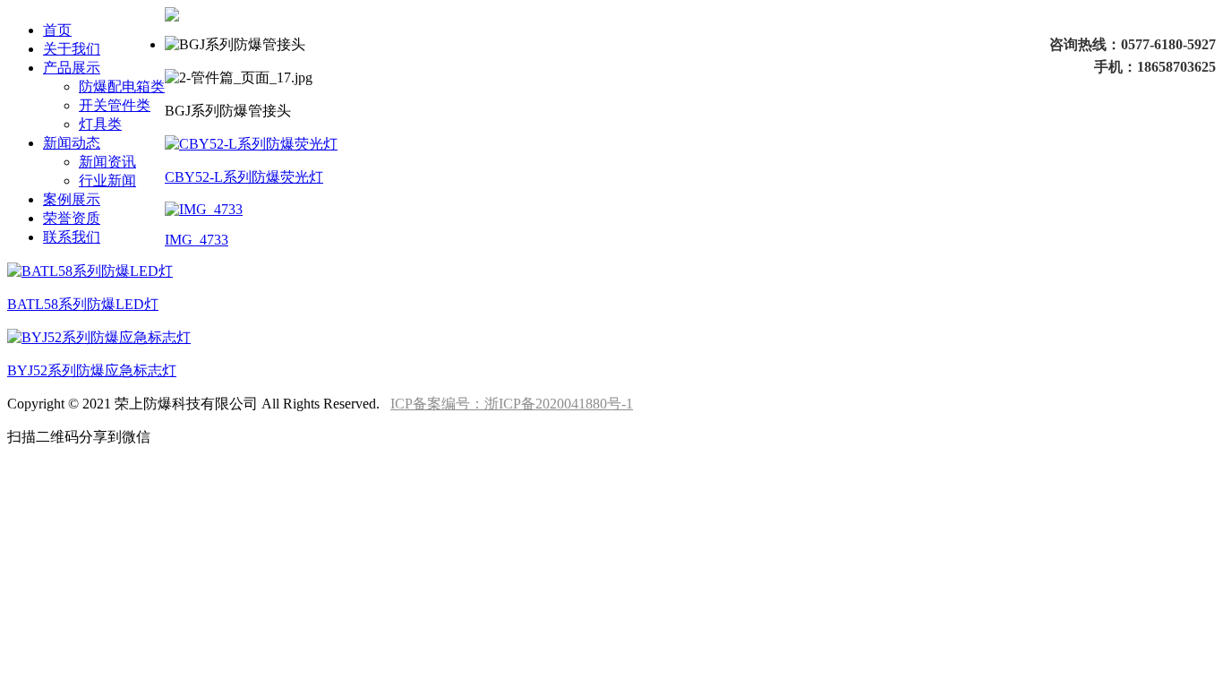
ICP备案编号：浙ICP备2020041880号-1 (511, 403)
